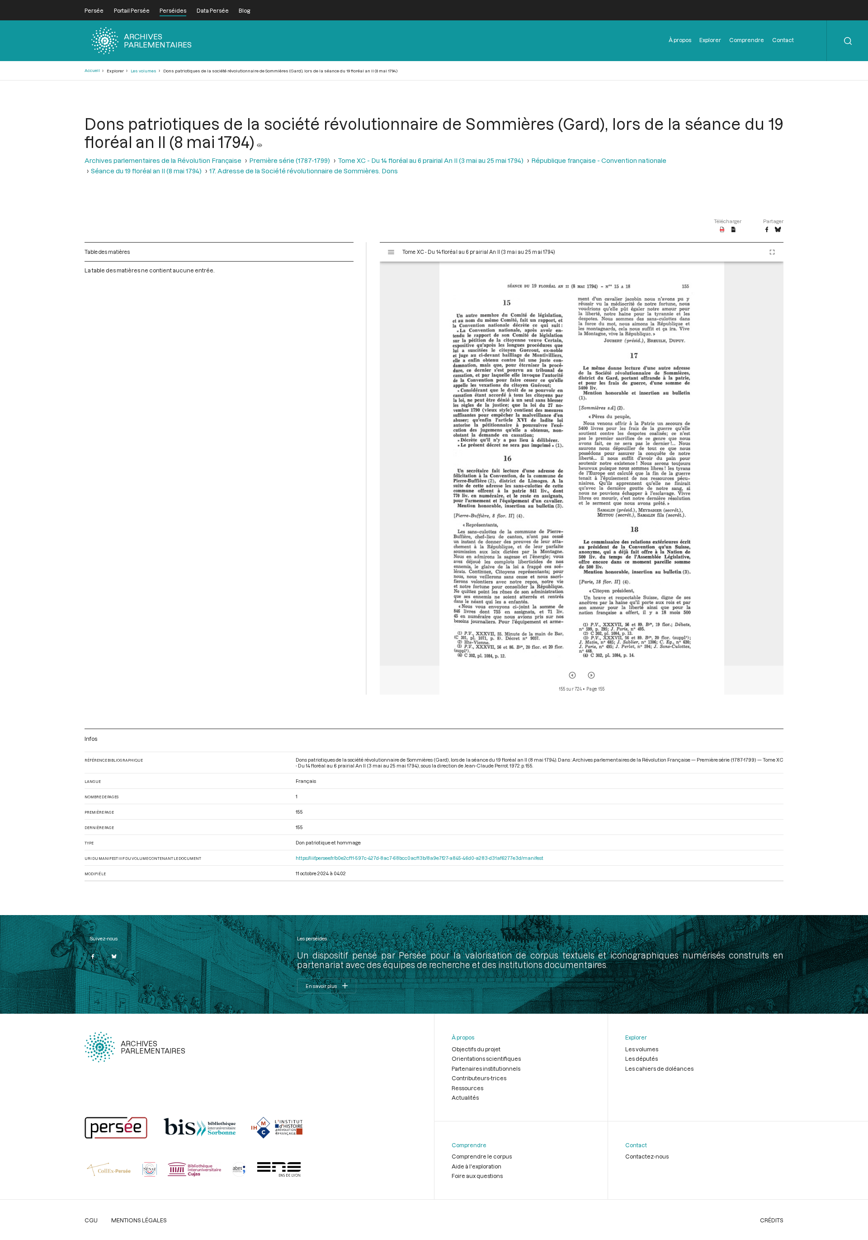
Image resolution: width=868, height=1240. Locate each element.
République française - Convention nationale (598, 160)
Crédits (771, 1220)
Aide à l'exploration (476, 1166)
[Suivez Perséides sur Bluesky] (114, 956)
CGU (91, 1220)
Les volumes (143, 70)
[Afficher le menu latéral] (391, 252)
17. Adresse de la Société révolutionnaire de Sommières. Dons (303, 171)
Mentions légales (139, 1220)
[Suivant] (591, 675)
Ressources (467, 1088)
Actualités (465, 1097)
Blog (244, 10)
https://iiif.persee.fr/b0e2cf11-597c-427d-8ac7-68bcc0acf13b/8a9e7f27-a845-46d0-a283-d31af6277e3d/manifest (419, 858)
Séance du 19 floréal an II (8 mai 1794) (146, 171)
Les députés (641, 1058)
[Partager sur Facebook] (766, 230)
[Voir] (259, 142)
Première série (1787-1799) (289, 160)
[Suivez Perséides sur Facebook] (93, 956)
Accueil (92, 70)
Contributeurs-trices (479, 1078)
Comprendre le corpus (482, 1156)
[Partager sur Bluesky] (778, 230)
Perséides (173, 10)
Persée (94, 10)
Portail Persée (132, 10)
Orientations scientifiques (486, 1058)
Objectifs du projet (476, 1049)
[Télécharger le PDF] (722, 230)
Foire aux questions (477, 1176)
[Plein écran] (772, 252)
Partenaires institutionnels (486, 1068)
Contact (783, 40)
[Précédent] (572, 675)
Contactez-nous (647, 1156)
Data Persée (213, 10)
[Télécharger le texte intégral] (733, 230)
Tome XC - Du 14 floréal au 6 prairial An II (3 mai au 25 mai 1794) (431, 160)
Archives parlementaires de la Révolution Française (163, 160)
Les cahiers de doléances (659, 1068)
